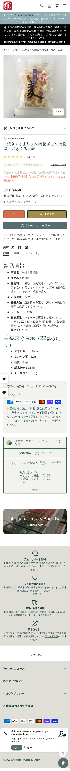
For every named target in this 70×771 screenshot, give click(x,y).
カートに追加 (47, 214)
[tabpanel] (35, 317)
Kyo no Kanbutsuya (13, 138)
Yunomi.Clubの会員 (23, 15)
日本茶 (40, 633)
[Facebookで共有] (19, 247)
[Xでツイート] (12, 247)
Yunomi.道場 (51, 636)
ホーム (6, 50)
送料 (44, 195)
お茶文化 (50, 633)
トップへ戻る (35, 655)
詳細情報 (35, 490)
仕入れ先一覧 (35, 594)
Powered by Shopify (31, 760)
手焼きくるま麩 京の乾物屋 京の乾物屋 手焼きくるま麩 (38, 50)
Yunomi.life (16, 760)
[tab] (6, 253)
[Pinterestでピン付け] (26, 247)
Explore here (35, 524)
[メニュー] (64, 6)
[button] (57, 6)
